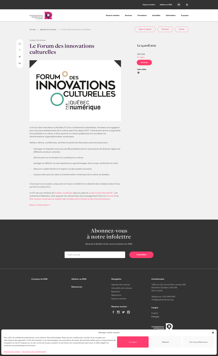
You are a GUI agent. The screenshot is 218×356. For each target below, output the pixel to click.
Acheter (144, 62)
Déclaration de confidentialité (34, 352)
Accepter (133, 342)
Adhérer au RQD (166, 5)
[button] (213, 332)
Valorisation (170, 15)
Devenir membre (112, 15)
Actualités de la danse (121, 288)
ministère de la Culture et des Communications (88, 199)
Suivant (181, 29)
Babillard (115, 291)
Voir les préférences (198, 342)
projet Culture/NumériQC (101, 193)
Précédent (165, 29)
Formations (142, 15)
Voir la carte (156, 290)
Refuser (165, 342)
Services (128, 15)
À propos (184, 15)
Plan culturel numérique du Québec (46, 199)
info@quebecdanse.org (162, 299)
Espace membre (149, 5)
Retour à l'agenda (145, 29)
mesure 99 (111, 196)
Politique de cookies (12, 352)
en (179, 5)
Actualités (156, 15)
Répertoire (116, 295)
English (154, 313)
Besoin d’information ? (40, 205)
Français (155, 316)
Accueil (33, 30)
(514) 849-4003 (168, 296)
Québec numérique (63, 193)
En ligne (141, 57)
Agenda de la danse (48, 30)
